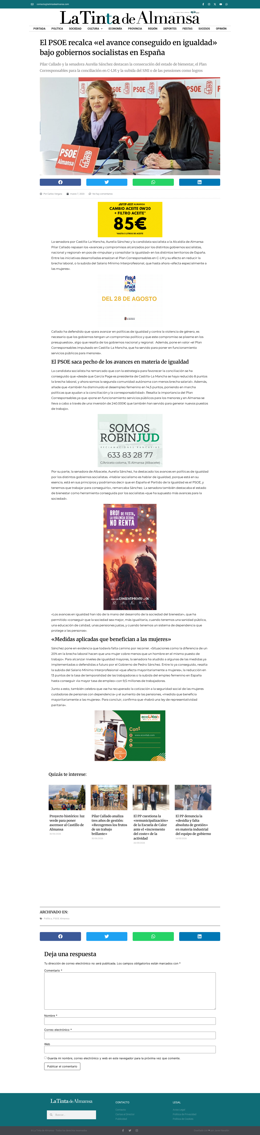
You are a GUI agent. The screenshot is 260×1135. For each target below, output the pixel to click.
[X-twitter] (214, 4)
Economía (115, 28)
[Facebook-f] (203, 4)
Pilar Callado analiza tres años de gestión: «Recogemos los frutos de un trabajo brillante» (109, 825)
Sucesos (204, 28)
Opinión (221, 28)
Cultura (93, 28)
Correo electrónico (58, 1029)
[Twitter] (130, 1130)
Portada (39, 28)
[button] (60, 182)
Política (57, 28)
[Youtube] (220, 4)
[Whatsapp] (226, 4)
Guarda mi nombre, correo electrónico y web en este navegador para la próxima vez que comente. (113, 1058)
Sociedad (75, 28)
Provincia (135, 28)
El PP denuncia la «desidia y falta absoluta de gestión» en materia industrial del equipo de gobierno (193, 825)
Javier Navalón (221, 1130)
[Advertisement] (130, 874)
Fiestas (187, 28)
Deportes (170, 28)
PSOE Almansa (61, 918)
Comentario (53, 970)
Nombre (50, 1015)
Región (152, 28)
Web (47, 1044)
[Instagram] (209, 4)
